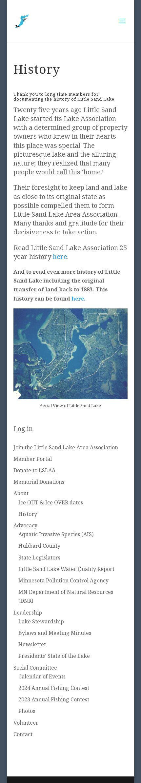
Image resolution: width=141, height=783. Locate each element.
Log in (23, 428)
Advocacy (25, 525)
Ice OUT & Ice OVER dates (50, 502)
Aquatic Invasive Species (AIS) (55, 534)
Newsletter (32, 644)
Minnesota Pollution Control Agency (63, 580)
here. (78, 298)
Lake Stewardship (41, 621)
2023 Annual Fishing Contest (53, 699)
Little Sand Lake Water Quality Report (66, 569)
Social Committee (35, 667)
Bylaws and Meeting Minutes (54, 632)
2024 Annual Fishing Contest (53, 688)
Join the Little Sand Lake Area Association (65, 447)
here (60, 256)
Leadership (27, 612)
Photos (26, 710)
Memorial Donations (38, 481)
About (21, 493)
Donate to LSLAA (34, 470)
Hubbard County (39, 545)
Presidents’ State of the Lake (54, 655)
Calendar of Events (42, 676)
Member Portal (32, 458)
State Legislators (39, 557)
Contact (22, 734)
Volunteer (25, 722)
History (27, 514)
